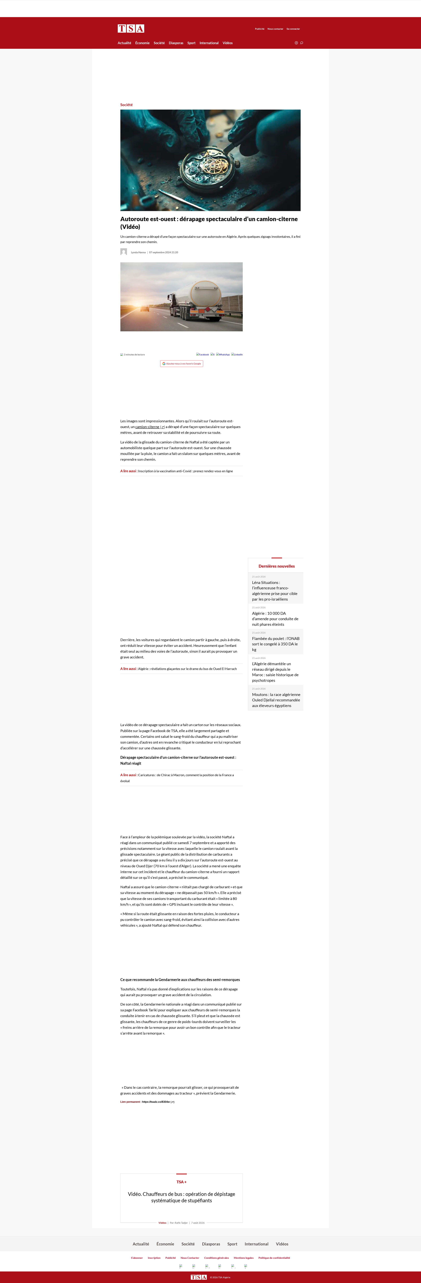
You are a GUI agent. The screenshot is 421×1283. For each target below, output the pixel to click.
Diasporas (176, 43)
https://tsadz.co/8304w (156, 1101)
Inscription (154, 1257)
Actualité (124, 43)
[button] (301, 42)
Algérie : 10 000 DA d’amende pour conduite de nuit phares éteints (275, 619)
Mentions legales (244, 1257)
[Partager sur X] (212, 354)
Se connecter (293, 28)
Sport (191, 43)
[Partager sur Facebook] (202, 354)
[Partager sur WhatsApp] (223, 354)
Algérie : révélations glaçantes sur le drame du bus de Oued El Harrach (187, 669)
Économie (142, 43)
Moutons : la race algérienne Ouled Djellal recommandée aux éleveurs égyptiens (276, 700)
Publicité (259, 28)
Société (159, 43)
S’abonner (137, 1257)
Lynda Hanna (138, 252)
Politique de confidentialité (274, 1257)
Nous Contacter (190, 1257)
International (209, 43)
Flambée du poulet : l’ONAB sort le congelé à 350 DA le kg (276, 644)
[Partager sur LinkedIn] (237, 354)
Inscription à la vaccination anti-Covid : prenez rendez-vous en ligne (185, 471)
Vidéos (228, 43)
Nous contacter (275, 28)
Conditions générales (216, 1257)
